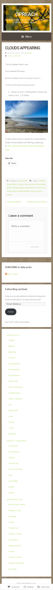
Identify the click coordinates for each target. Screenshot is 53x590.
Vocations (13, 540)
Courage (12, 569)
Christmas (13, 463)
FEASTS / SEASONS (16, 441)
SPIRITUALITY (13, 335)
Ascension (13, 446)
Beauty (11, 346)
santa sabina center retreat (18, 191)
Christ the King (15, 469)
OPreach (26, 14)
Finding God (14, 369)
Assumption (14, 452)
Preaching (13, 528)
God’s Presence (15, 387)
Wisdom (12, 434)
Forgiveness (14, 375)
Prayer (11, 522)
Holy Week (13, 481)
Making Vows (14, 545)
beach (14, 184)
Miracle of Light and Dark (36, 202)
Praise (11, 551)
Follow (11, 312)
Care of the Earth (16, 563)
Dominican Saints (16, 504)
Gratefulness (14, 393)
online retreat (40, 184)
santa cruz (41, 187)
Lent (10, 475)
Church (12, 358)
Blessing (12, 352)
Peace (11, 422)
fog (26, 184)
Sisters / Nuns (14, 534)
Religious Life (14, 510)
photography (18, 187)
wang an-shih (36, 191)
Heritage (12, 516)
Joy (10, 404)
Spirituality (22, 181)
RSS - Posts (12, 274)
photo (9, 187)
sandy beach (30, 187)
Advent (11, 457)
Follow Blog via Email (16, 289)
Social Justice (15, 557)
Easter (11, 487)
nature (31, 184)
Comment (34, 247)
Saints (11, 492)
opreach (29, 53)
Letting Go (13, 410)
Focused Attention (14, 202)
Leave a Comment (14, 56)
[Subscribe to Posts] (6, 274)
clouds (21, 184)
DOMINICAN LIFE (14, 499)
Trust (11, 428)
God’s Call (13, 381)
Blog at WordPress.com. (26, 583)
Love (10, 416)
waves (9, 194)
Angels (11, 340)
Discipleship (14, 363)
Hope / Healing (15, 399)
